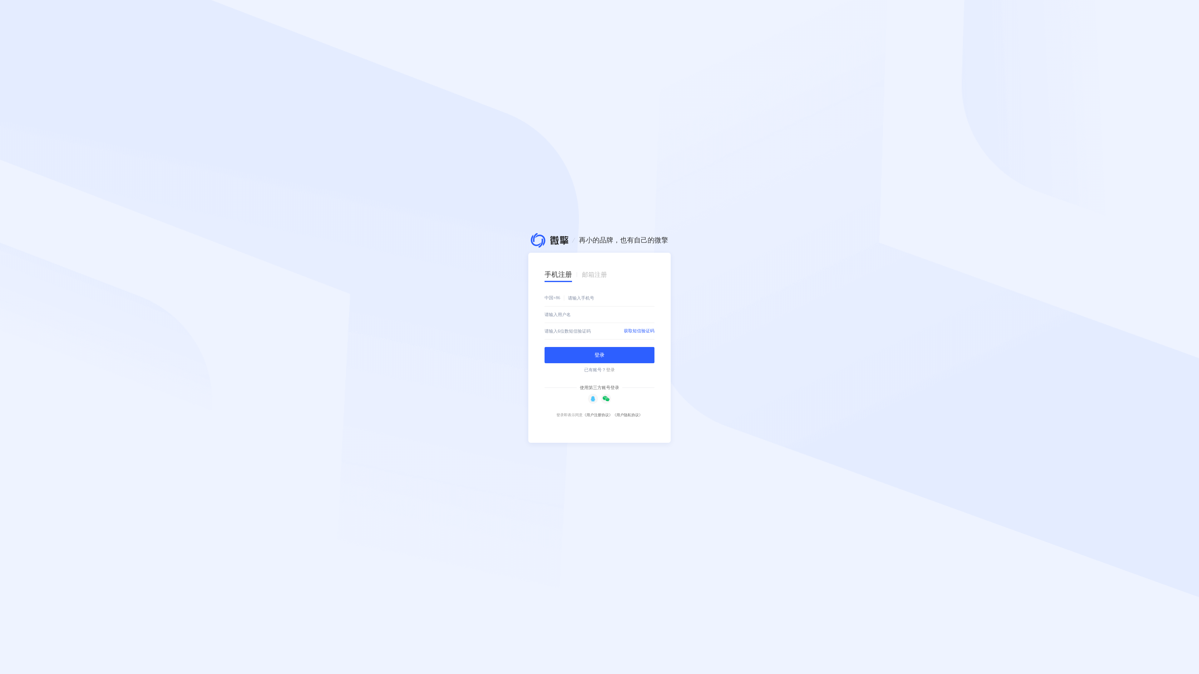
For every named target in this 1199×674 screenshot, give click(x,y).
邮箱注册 (594, 274)
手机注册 (558, 274)
